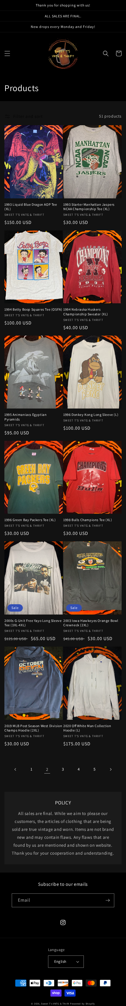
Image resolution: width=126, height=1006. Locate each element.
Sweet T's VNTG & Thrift (55, 1003)
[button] (7, 53)
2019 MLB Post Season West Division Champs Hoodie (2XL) (33, 728)
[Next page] (110, 769)
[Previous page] (15, 769)
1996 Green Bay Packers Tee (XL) (30, 520)
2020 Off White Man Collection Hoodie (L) (87, 728)
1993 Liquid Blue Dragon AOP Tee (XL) (30, 206)
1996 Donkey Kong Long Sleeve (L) (90, 414)
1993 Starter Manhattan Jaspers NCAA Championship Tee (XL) (89, 206)
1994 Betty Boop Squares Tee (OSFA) (33, 309)
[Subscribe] (107, 900)
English (60, 961)
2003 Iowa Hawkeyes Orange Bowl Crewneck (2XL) (90, 622)
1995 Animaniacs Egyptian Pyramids (25, 416)
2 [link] (47, 769)
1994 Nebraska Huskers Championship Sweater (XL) (85, 311)
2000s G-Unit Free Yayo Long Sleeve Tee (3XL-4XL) (33, 622)
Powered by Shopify (82, 1003)
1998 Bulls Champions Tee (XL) (87, 520)
